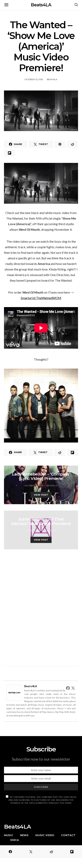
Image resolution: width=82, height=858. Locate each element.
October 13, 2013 (34, 79)
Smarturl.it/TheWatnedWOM (41, 298)
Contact (68, 835)
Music (8, 835)
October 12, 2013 (34, 485)
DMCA (14, 839)
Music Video (44, 835)
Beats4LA (41, 5)
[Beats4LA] (14, 692)
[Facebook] (67, 688)
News (24, 835)
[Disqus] (41, 605)
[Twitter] (73, 688)
